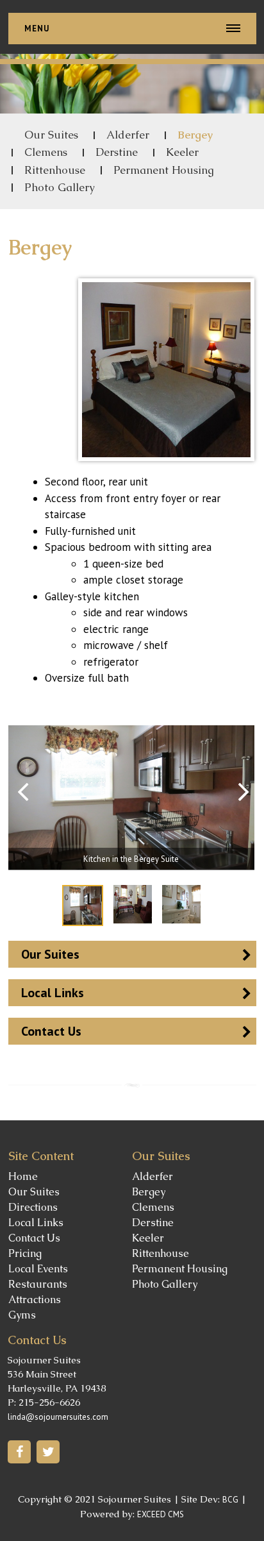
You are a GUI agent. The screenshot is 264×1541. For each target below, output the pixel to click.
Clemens (45, 152)
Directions (33, 1207)
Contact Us (51, 1031)
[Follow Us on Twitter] (48, 1451)
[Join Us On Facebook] (19, 1451)
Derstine (116, 152)
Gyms (22, 1315)
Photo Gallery (59, 187)
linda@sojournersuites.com (58, 1416)
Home (23, 1176)
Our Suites (51, 135)
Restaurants (37, 1284)
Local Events (38, 1269)
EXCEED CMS (160, 1514)
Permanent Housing (163, 170)
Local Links (52, 992)
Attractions (34, 1299)
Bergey (195, 135)
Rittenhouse (54, 170)
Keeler (182, 152)
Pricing (25, 1253)
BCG (230, 1499)
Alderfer (127, 135)
